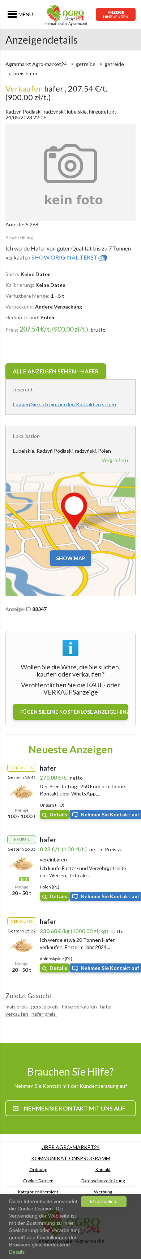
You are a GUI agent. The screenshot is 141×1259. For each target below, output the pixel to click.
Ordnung (38, 1169)
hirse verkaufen (80, 1006)
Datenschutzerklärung (103, 1180)
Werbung (103, 1191)
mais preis (17, 1006)
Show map (70, 558)
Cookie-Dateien (38, 1180)
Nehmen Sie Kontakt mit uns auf (74, 1108)
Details (58, 814)
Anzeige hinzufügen (115, 14)
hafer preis (44, 1014)
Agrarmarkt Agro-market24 (36, 64)
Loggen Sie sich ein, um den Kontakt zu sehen (64, 404)
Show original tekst (64, 257)
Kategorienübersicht (38, 1191)
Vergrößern (115, 460)
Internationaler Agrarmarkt (65, 24)
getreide (85, 64)
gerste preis (45, 1006)
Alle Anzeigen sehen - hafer (56, 371)
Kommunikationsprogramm (70, 1158)
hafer (35, 88)
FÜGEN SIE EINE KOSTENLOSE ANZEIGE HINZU (74, 712)
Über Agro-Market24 (71, 1147)
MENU (25, 14)
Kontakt (103, 1169)
